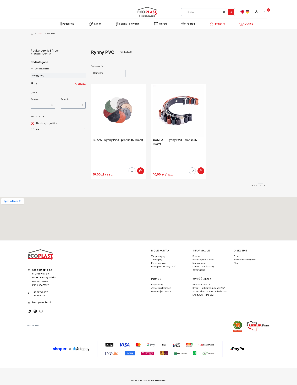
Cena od (35, 99)
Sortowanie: (97, 66)
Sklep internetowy (147, 380)
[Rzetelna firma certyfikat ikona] (258, 326)
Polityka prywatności (203, 260)
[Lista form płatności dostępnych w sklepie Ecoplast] (148, 349)
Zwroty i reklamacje (161, 288)
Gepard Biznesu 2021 (202, 285)
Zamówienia (198, 270)
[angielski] (242, 12)
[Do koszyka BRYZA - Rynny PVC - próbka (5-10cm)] (140, 170)
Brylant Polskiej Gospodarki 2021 (208, 288)
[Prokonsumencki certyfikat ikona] (238, 326)
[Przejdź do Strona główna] (32, 33)
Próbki (40, 33)
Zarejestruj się (158, 256)
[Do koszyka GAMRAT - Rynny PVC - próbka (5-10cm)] (200, 170)
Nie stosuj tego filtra (46, 123)
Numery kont (199, 263)
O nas (236, 256)
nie (37, 129)
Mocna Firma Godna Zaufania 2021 (209, 292)
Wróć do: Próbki (42, 68)
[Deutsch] (247, 12)
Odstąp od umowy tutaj (163, 267)
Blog (236, 263)
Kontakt (196, 256)
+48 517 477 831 (39, 296)
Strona (254, 185)
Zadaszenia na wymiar (245, 260)
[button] (231, 12)
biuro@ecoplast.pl (41, 303)
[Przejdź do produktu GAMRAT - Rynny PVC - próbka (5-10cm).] (178, 111)
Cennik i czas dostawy (203, 267)
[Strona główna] (44, 24)
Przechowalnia (158, 263)
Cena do (65, 99)
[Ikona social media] (29, 311)
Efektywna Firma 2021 (203, 295)
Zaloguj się (156, 260)
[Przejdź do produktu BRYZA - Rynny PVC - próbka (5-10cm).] (118, 111)
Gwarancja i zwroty (161, 292)
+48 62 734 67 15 (40, 292)
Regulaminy (157, 285)
